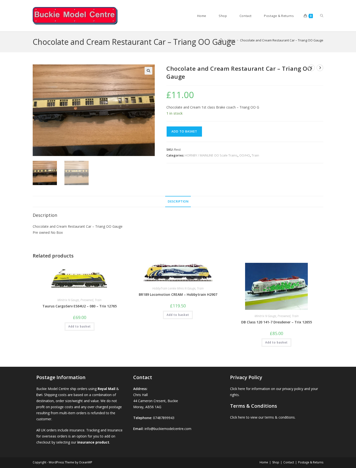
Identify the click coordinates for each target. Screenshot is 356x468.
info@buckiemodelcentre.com (168, 428)
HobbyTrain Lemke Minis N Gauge (173, 288)
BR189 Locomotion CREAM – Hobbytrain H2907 (178, 294)
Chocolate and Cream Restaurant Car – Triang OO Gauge (281, 40)
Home (264, 462)
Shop (275, 462)
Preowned (86, 300)
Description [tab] (178, 201)
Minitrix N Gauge (68, 300)
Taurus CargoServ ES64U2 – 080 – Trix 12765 (79, 306)
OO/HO (244, 155)
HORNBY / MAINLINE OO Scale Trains (211, 155)
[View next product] (320, 67)
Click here (237, 388)
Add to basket (184, 131)
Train (255, 155)
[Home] (221, 40)
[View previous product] (311, 67)
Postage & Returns (310, 462)
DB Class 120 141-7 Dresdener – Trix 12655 (276, 322)
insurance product (93, 442)
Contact (288, 462)
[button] (148, 71)
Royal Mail (106, 388)
